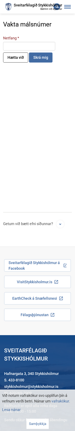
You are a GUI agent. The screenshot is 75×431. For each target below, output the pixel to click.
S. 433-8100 (14, 380)
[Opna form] (60, 224)
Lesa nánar (11, 409)
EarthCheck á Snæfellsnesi (34, 298)
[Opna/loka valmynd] (67, 7)
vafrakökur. (60, 401)
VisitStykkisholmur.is (34, 282)
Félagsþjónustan (35, 315)
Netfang (10, 38)
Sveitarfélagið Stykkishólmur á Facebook (34, 266)
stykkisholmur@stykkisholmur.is (31, 386)
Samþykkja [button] (37, 424)
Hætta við (16, 57)
